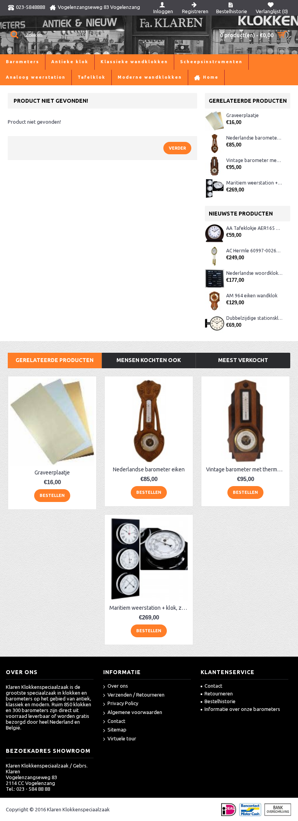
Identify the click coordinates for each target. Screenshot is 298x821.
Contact (116, 721)
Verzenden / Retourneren (136, 694)
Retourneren (218, 693)
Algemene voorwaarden (134, 712)
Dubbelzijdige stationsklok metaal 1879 (254, 318)
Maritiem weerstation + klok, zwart (254, 182)
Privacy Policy (122, 703)
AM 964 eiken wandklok (251, 295)
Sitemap (116, 729)
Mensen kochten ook (148, 360)
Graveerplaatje (242, 115)
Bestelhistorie (220, 701)
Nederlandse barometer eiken (254, 137)
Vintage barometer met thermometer (254, 160)
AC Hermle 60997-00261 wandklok (254, 250)
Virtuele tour (121, 738)
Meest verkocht (243, 360)
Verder (177, 148)
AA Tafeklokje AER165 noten (254, 228)
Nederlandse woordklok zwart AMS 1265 (254, 273)
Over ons (117, 685)
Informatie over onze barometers (242, 709)
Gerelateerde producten (55, 360)
